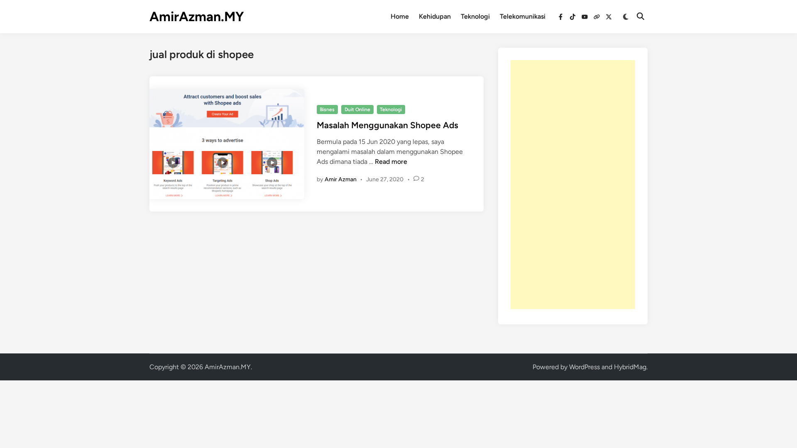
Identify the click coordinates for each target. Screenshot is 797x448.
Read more (391, 162)
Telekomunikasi (522, 16)
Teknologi (475, 16)
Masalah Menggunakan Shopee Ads (387, 125)
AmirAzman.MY (196, 16)
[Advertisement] (573, 184)
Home (400, 16)
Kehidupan (435, 16)
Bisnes (327, 109)
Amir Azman (341, 179)
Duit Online (357, 109)
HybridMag (630, 367)
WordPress (584, 367)
